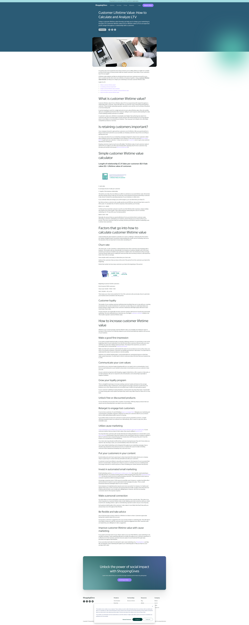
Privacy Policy (143, 612)
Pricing (125, 5)
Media (156, 605)
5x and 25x (131, 140)
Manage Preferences (127, 619)
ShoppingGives (140, 542)
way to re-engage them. (128, 412)
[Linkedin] (115, 30)
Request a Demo (148, 5)
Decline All (148, 619)
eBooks (142, 603)
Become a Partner (131, 600)
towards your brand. (121, 346)
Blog (142, 600)
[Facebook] (109, 30)
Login (139, 5)
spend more (139, 431)
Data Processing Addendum (160, 621)
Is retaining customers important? (108, 86)
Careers (156, 603)
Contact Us (157, 607)
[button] (112, 5)
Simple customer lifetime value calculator (110, 88)
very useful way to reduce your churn (121, 473)
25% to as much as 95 (122, 147)
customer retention (137, 313)
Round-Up (116, 603)
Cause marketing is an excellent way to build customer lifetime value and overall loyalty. (121, 429)
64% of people (102, 435)
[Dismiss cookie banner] (152, 606)
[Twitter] (112, 30)
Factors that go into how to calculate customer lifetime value (114, 90)
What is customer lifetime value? (108, 85)
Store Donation (117, 600)
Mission (156, 600)
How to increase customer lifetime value (109, 92)
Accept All (137, 619)
